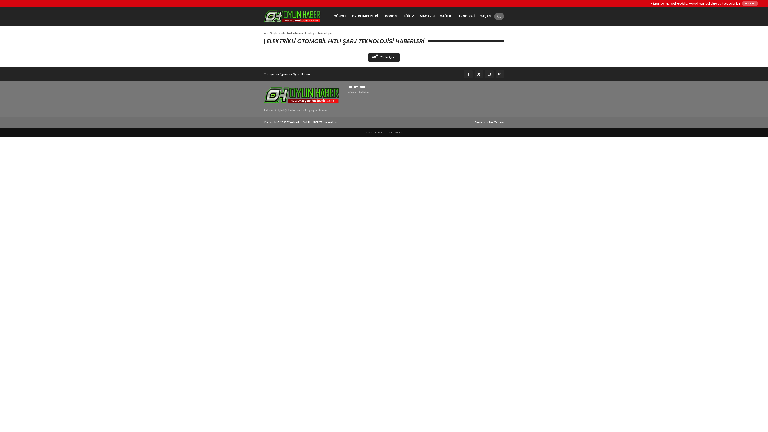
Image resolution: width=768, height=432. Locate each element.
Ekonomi (390, 16)
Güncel (340, 16)
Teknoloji (466, 16)
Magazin (427, 16)
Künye (352, 92)
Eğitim (409, 16)
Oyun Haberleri (365, 16)
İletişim (364, 92)
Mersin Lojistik (394, 132)
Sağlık (445, 16)
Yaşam (485, 16)
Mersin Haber (374, 132)
